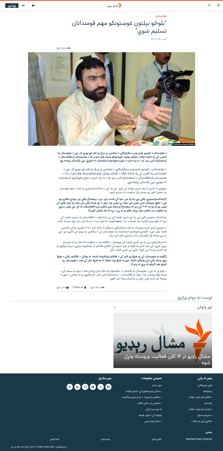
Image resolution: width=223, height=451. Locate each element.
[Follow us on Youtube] (93, 387)
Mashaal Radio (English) (199, 439)
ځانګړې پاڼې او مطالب (201, 421)
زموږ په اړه (157, 385)
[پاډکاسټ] (70, 387)
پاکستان (208, 403)
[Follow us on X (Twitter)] (100, 387)
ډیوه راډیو (105, 439)
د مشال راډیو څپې (153, 421)
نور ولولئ (204, 307)
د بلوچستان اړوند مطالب (200, 409)
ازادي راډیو (156, 439)
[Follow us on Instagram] (85, 387)
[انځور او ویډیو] (33, 5)
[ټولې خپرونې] (23, 5)
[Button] (63, 48)
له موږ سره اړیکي (154, 409)
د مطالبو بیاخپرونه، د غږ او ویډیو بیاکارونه (142, 397)
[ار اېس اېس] (77, 387)
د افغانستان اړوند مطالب (200, 397)
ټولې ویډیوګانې (205, 385)
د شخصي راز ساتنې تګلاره (149, 403)
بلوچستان (161, 16)
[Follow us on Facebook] (108, 387)
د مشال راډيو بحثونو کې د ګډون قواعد (144, 391)
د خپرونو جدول (204, 415)
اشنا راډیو (54, 439)
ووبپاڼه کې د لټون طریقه (150, 415)
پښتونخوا (207, 391)
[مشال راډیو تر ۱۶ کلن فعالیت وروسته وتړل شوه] (162, 340)
